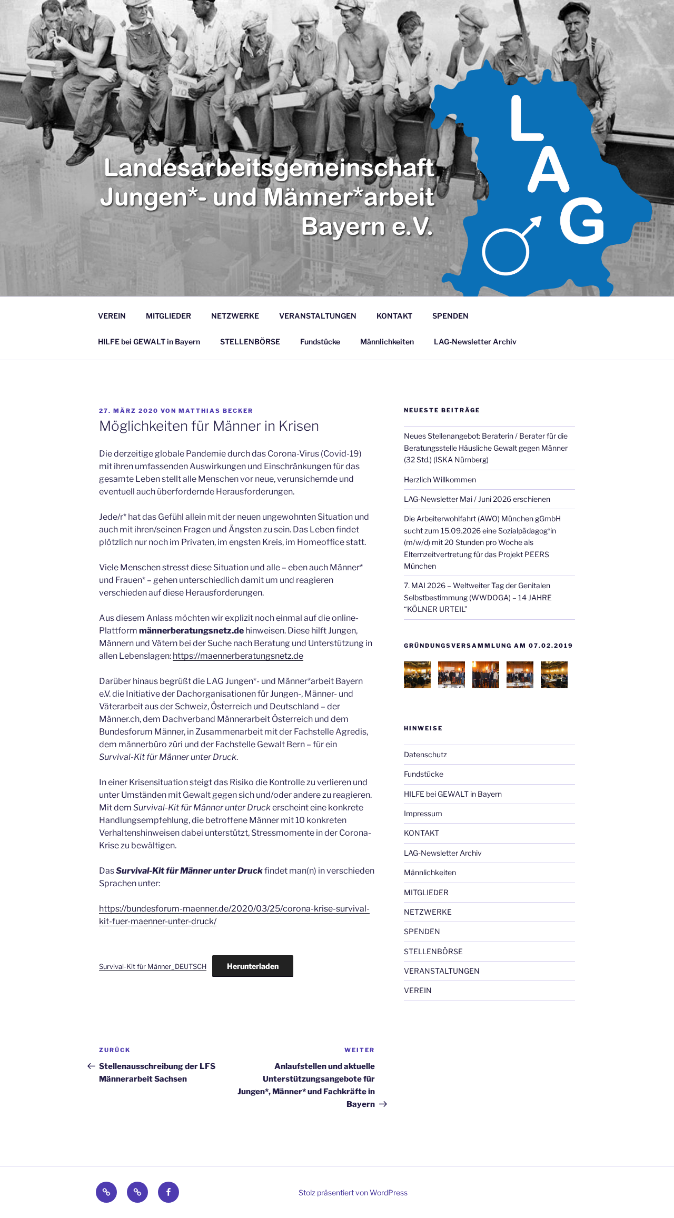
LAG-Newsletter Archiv (475, 341)
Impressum (423, 813)
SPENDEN (450, 315)
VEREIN (112, 315)
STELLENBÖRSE (250, 341)
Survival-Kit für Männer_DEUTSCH (152, 967)
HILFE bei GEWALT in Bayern (149, 341)
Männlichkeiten (387, 341)
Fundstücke (320, 341)
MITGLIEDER (168, 315)
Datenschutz (425, 754)
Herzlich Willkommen (440, 479)
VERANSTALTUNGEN (317, 315)
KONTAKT (394, 315)
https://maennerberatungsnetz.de (238, 656)
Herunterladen (253, 966)
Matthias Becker (216, 410)
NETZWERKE (235, 315)
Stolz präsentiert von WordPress (353, 1192)
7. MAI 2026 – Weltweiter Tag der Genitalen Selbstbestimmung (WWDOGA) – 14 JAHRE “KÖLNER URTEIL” (478, 597)
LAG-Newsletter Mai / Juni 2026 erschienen (477, 498)
